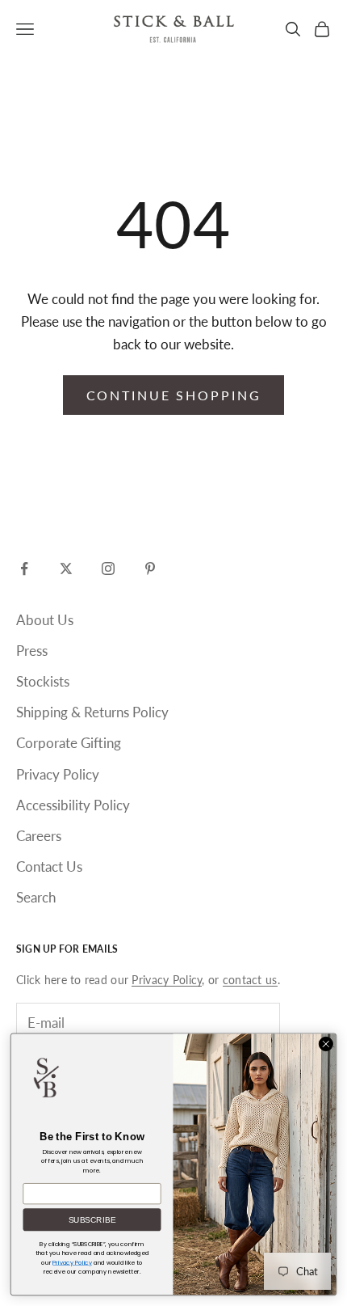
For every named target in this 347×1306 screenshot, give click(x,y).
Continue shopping (173, 395)
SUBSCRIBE (92, 1219)
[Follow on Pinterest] (150, 568)
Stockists (42, 681)
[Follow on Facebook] (24, 568)
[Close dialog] (326, 1044)
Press (32, 650)
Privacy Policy (57, 774)
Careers (38, 835)
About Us (44, 619)
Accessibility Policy (73, 805)
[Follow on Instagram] (108, 568)
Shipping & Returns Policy (92, 712)
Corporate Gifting (68, 742)
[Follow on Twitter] (66, 568)
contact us (250, 980)
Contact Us (49, 866)
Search (36, 897)
